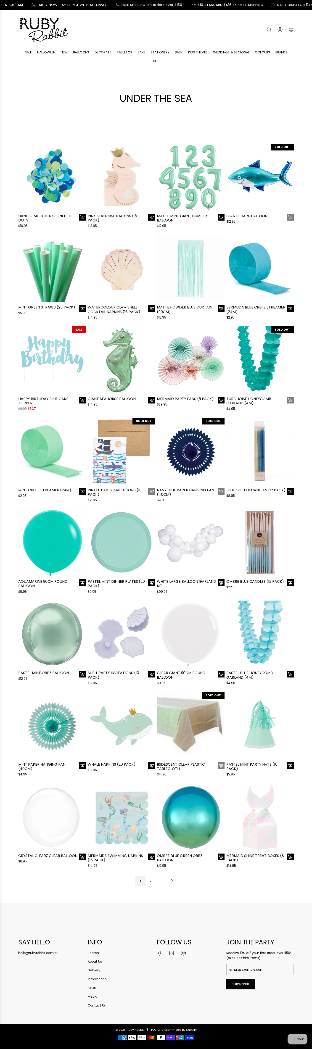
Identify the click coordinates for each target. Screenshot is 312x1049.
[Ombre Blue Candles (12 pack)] (260, 543)
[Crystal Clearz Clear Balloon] (52, 817)
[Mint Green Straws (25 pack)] (52, 269)
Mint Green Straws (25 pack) (46, 307)
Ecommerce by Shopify (180, 1030)
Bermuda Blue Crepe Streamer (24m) (255, 309)
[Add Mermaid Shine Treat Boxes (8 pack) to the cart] (290, 857)
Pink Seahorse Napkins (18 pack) (112, 218)
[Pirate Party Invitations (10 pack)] (121, 451)
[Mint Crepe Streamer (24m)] (52, 451)
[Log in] (280, 29)
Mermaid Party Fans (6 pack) (185, 399)
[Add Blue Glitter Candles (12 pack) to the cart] (290, 491)
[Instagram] (171, 953)
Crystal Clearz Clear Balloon (47, 856)
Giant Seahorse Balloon (112, 399)
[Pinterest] (183, 953)
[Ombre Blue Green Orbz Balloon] (191, 817)
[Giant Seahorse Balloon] (121, 360)
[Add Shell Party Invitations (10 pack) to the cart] (151, 674)
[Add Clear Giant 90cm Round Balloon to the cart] (221, 674)
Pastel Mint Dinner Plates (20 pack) (116, 583)
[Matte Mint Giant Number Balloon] (191, 177)
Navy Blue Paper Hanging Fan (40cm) (185, 492)
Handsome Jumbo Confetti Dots (44, 218)
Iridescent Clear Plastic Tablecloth (181, 766)
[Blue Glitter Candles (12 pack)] (260, 451)
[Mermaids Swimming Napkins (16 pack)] (121, 817)
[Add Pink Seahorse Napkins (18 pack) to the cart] (151, 217)
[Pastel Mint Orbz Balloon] (52, 634)
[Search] (269, 29)
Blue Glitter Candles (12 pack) (256, 490)
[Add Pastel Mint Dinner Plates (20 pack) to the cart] (151, 582)
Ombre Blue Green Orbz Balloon (179, 858)
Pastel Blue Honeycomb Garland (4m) (249, 675)
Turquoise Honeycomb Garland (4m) (248, 401)
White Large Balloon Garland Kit (186, 583)
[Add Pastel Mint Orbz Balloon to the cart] (82, 674)
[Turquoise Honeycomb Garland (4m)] (260, 360)
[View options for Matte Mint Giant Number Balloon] (221, 217)
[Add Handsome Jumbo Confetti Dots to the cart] (82, 217)
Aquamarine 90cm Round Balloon (42, 583)
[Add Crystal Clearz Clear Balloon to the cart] (82, 857)
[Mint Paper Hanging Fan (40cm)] (52, 725)
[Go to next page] (171, 881)
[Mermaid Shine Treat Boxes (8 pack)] (260, 817)
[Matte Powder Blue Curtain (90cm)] (191, 269)
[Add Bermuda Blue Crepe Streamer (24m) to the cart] (290, 308)
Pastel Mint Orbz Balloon (43, 673)
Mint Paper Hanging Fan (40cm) (41, 766)
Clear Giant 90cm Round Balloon (181, 675)
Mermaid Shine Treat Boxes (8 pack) (255, 858)
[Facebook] (159, 953)
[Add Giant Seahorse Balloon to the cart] (151, 400)
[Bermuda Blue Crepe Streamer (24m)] (260, 269)
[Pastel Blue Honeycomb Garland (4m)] (260, 634)
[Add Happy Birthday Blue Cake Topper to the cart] (82, 400)
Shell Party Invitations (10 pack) (113, 675)
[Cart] (291, 29)
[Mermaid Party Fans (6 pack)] (191, 360)
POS (153, 1030)
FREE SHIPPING (118, 5)
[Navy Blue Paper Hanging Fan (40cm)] (191, 451)
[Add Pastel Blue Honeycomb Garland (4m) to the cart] (290, 674)
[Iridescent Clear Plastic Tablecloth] (191, 725)
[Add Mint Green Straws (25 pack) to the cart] (82, 308)
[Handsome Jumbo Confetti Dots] (52, 177)
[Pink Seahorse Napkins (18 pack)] (121, 177)
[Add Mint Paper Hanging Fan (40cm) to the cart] (82, 765)
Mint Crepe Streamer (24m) (44, 490)
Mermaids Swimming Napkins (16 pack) (115, 858)
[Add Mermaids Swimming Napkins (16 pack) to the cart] (151, 857)
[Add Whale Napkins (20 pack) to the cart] (151, 765)
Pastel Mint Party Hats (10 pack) (252, 766)
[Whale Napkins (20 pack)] (121, 725)
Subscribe (241, 984)
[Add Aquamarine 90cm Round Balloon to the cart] (82, 582)
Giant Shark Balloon (246, 216)
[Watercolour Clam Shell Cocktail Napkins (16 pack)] (121, 269)
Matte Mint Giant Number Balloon (182, 218)
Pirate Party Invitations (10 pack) (115, 492)
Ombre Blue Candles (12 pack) (255, 581)
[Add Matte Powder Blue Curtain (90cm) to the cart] (221, 308)
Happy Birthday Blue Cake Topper (43, 401)
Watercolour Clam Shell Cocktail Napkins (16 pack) (114, 309)
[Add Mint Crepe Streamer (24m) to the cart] (82, 491)
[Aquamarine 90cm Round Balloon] (52, 543)
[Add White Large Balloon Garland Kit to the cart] (221, 582)
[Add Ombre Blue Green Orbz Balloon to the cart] (221, 857)
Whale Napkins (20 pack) (111, 764)
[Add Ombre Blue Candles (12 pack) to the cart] (290, 582)
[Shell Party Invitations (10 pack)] (121, 634)
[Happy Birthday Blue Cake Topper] (52, 360)
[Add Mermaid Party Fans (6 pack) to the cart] (221, 400)
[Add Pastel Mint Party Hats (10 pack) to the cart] (290, 765)
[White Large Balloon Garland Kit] (191, 543)
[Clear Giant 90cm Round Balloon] (191, 634)
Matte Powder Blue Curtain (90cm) (184, 309)
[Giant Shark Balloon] (260, 177)
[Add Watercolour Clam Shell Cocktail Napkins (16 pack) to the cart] (151, 308)
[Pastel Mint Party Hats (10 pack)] (260, 725)
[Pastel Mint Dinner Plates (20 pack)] (121, 543)
